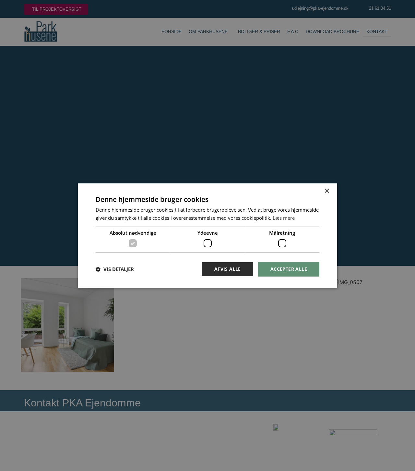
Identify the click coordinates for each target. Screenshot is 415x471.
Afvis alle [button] (227, 269)
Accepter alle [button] (288, 269)
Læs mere (284, 218)
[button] (115, 269)
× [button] (326, 190)
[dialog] (207, 235)
